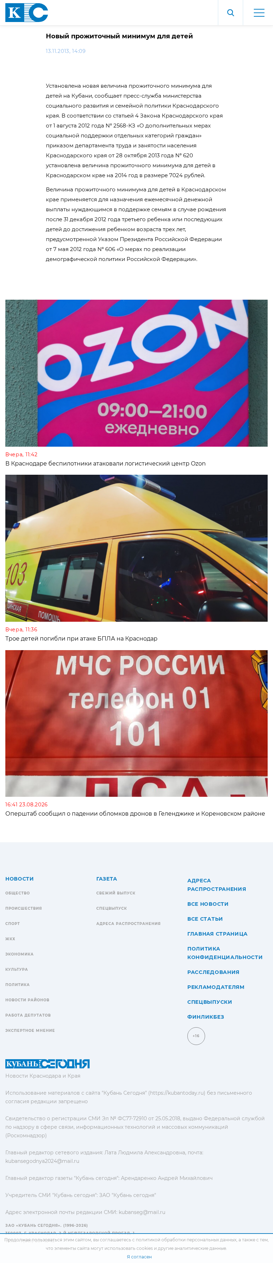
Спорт (12, 923)
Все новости (208, 904)
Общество (17, 893)
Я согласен (139, 1256)
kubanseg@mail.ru (142, 1212)
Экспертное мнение (30, 1030)
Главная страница (217, 934)
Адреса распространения (128, 923)
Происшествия (23, 908)
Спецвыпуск (111, 908)
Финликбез (205, 1017)
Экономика (19, 954)
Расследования (213, 972)
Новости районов (27, 1000)
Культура (16, 969)
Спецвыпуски (209, 1002)
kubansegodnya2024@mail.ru (42, 1161)
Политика (17, 984)
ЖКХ (10, 939)
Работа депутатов (28, 1015)
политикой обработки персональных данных (186, 1239)
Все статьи (205, 919)
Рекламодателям (216, 987)
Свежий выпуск (115, 893)
